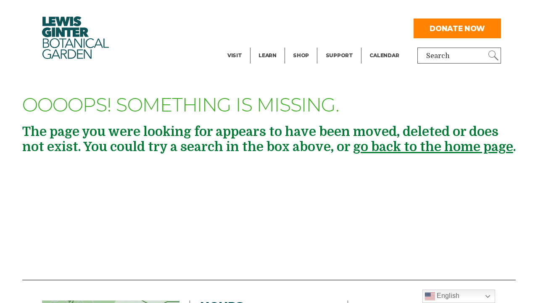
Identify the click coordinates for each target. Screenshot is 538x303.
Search (438, 56)
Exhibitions (246, 44)
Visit (234, 55)
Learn (267, 55)
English (447, 295)
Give (332, 28)
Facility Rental (251, 11)
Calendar (384, 55)
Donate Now (457, 28)
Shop (301, 55)
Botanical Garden (75, 37)
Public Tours (279, 11)
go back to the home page (433, 147)
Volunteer (341, 44)
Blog (265, 44)
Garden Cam (279, 28)
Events (238, 28)
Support (339, 55)
